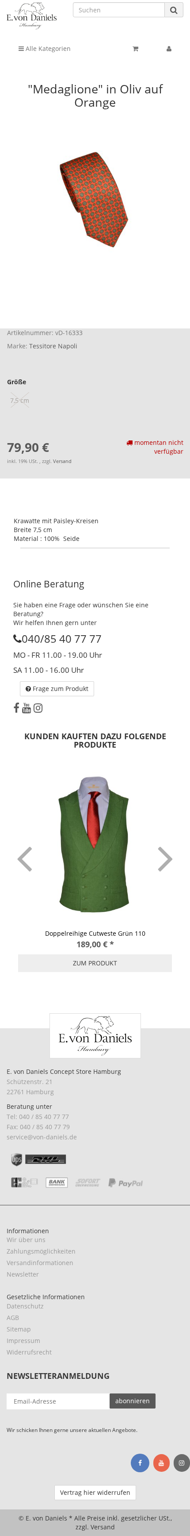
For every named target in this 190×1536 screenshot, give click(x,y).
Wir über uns (26, 1239)
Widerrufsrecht (29, 1352)
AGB (13, 1317)
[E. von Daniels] (32, 16)
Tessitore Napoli (53, 346)
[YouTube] (26, 708)
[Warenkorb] (135, 48)
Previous (24, 846)
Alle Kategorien (47, 48)
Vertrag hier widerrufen (95, 1492)
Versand (62, 461)
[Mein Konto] (169, 48)
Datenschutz (25, 1306)
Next (165, 846)
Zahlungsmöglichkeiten (41, 1251)
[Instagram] (38, 708)
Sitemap (19, 1329)
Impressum (23, 1340)
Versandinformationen (40, 1262)
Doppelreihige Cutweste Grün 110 (95, 933)
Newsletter (23, 1274)
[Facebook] (16, 708)
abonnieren (132, 1401)
